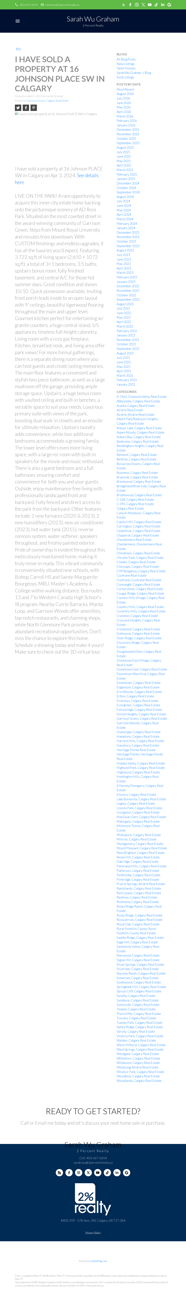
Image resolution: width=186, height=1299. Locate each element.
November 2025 (128, 134)
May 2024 (124, 210)
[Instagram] (78, 1172)
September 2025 (128, 143)
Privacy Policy (93, 1232)
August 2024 (125, 197)
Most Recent (125, 89)
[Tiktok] (107, 1172)
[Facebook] (69, 1172)
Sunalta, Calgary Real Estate (136, 996)
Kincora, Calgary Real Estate (136, 794)
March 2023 (125, 273)
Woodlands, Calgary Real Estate (139, 1081)
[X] (88, 1172)
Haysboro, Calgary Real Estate (138, 745)
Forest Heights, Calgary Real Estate (141, 714)
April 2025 (124, 165)
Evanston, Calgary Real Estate (137, 701)
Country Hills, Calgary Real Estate (140, 607)
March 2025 (125, 170)
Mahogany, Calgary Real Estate (138, 821)
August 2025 (125, 147)
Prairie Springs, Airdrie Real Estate (141, 884)
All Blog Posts (126, 59)
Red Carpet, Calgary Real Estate (139, 893)
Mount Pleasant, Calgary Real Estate (142, 848)
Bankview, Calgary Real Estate (138, 441)
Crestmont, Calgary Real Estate (138, 629)
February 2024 (127, 223)
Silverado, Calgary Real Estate (138, 969)
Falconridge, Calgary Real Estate (139, 709)
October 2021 (126, 344)
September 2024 (128, 192)
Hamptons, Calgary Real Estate (138, 736)
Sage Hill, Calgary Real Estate (137, 942)
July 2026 (123, 98)
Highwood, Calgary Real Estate (138, 772)
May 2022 (124, 317)
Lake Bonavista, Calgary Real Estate (141, 799)
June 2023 (124, 259)
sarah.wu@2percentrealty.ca (62, 4)
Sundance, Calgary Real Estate (138, 1000)
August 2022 (125, 304)
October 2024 (126, 188)
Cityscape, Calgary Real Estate (138, 566)
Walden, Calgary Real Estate (136, 1040)
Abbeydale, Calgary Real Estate (138, 401)
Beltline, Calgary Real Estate (136, 459)
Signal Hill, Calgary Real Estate (138, 960)
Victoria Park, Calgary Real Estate (140, 1036)
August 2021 (125, 353)
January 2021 (126, 384)
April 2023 (124, 268)
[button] (26, 5)
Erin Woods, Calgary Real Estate (139, 692)
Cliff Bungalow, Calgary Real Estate (141, 571)
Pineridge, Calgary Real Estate (138, 879)
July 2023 (123, 255)
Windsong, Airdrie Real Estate (137, 1067)
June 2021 (124, 362)
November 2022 (128, 290)
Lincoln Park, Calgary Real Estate (139, 808)
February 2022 (127, 331)
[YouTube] (97, 1172)
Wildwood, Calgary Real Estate (138, 1063)
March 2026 (125, 116)
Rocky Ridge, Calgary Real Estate (139, 915)
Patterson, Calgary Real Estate (138, 871)
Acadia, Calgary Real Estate (136, 406)
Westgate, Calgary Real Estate (138, 1054)
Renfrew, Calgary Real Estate (137, 897)
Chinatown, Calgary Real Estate (138, 553)
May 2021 (124, 367)
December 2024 (128, 183)
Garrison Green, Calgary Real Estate (47, 100)
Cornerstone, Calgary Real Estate (140, 589)
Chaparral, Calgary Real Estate (138, 535)
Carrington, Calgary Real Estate (138, 526)
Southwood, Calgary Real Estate (139, 982)
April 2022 (124, 322)
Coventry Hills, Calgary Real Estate (141, 611)
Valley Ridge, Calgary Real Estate (140, 1027)
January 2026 (126, 125)
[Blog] (59, 1172)
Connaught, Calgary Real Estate (138, 584)
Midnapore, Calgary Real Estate (139, 835)
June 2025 (124, 156)
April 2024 (124, 214)
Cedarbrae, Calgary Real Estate (138, 531)
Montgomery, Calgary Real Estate (140, 844)
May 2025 (124, 161)
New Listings (126, 64)
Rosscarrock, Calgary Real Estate (139, 920)
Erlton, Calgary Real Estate (135, 696)
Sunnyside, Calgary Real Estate (138, 1005)
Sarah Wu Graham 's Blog (134, 73)
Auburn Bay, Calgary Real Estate (139, 437)
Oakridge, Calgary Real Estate (137, 861)
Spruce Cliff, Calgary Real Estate (139, 991)
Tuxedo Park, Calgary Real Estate (139, 1022)
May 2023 (124, 264)
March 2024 (125, 219)
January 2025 (126, 179)
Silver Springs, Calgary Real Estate (140, 964)
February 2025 (127, 174)
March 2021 (125, 375)
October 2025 (126, 139)
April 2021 (124, 371)
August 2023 (125, 250)
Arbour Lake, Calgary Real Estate (139, 428)
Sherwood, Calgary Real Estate (138, 955)
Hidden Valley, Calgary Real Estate (141, 763)
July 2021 (123, 357)
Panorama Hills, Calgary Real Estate (142, 866)
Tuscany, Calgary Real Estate (136, 1018)
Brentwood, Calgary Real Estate (139, 481)
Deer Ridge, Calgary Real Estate (139, 638)
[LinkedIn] (117, 1172)
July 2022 (123, 308)
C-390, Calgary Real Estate (135, 504)
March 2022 (125, 326)
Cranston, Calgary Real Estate (137, 616)
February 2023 (127, 277)
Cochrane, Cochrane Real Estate (139, 580)
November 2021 (128, 340)
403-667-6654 (29, 4)
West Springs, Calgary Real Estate (140, 1049)
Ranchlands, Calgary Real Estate (139, 888)
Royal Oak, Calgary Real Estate (138, 924)
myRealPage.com (98, 1261)
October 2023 (126, 241)
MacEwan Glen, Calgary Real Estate (141, 817)
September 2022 (128, 299)
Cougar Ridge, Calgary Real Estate (140, 593)
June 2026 (124, 103)
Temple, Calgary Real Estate (136, 1009)
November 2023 (128, 237)
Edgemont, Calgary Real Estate (138, 687)
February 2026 (127, 121)
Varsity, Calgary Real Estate (136, 1031)
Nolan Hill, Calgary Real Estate (138, 857)
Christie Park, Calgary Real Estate (140, 558)
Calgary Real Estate (130, 508)
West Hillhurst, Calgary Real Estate (141, 1045)
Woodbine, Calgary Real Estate (138, 1076)
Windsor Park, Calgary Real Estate (140, 1072)
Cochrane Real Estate (132, 575)
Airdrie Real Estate (130, 410)
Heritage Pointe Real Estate (136, 750)
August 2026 (125, 94)
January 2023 (126, 282)
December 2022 (128, 286)
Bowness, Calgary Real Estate (137, 473)
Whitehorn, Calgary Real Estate (138, 1058)
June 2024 (124, 206)
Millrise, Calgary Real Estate (136, 839)
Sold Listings (125, 77)
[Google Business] (126, 1172)
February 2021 (127, 380)
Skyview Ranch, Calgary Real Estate (141, 973)
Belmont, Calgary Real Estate (137, 455)
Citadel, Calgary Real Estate (136, 562)
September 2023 (128, 246)
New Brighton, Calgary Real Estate (141, 853)
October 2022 (126, 295)
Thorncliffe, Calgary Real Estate (139, 1014)
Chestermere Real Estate (134, 540)
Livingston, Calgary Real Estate (138, 812)
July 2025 (123, 152)
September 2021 (128, 349)
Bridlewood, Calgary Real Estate (139, 495)
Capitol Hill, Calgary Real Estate (139, 522)
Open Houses (126, 68)
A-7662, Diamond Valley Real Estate (142, 397)
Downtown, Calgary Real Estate (139, 683)
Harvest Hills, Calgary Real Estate (140, 741)
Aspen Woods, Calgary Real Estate (140, 432)
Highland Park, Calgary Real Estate (141, 768)
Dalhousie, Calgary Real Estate (138, 633)
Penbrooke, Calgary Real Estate (138, 875)
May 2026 (124, 107)
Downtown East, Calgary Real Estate (142, 669)
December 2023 (128, 232)
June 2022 (124, 313)
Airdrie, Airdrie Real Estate (135, 414)
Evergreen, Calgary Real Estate (138, 705)
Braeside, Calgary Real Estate (137, 477)
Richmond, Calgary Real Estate (138, 902)
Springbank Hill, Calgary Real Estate (141, 987)
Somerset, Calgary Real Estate (138, 978)
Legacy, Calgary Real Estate (136, 803)
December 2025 (128, 129)
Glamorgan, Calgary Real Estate (139, 732)
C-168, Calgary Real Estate (135, 499)
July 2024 (123, 201)
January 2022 (126, 335)
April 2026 (124, 112)
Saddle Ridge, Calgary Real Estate (140, 938)
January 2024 (126, 228)
